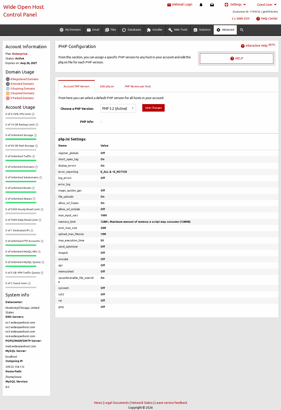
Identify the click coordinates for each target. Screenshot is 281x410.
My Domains (73, 29)
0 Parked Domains (22, 97)
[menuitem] (201, 4)
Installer (157, 29)
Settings (236, 4)
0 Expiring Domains (22, 88)
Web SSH (242, 18)
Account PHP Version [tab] (76, 86)
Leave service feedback (171, 402)
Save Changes (153, 107)
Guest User (264, 4)
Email (95, 29)
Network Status (142, 402)
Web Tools (180, 29)
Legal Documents (116, 402)
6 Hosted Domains (22, 83)
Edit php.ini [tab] (107, 86)
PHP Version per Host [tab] (138, 86)
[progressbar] (20, 118)
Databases (134, 29)
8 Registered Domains (24, 79)
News (98, 402)
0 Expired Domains (22, 93)
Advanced (228, 29)
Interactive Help (260, 45)
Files (113, 29)
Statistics (204, 29)
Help (238, 58)
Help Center (269, 18)
